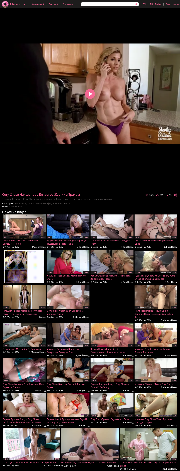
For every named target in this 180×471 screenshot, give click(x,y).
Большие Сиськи (61, 203)
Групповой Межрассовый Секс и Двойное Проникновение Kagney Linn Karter (154, 314)
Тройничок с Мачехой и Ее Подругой (22, 349)
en (144, 4)
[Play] (90, 94)
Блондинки (20, 203)
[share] (175, 195)
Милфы (47, 203)
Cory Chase (16, 206)
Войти (158, 4)
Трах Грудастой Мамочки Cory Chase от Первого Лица (30, 462)
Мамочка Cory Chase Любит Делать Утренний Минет (88, 462)
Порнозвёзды (35, 203)
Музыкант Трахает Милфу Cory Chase (154, 384)
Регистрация (172, 4)
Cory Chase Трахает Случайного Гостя (110, 419)
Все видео (68, 4)
